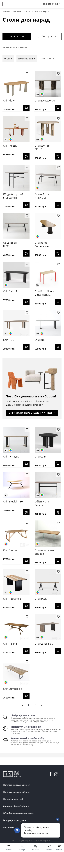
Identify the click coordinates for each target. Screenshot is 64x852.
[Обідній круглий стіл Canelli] (16, 178)
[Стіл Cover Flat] (48, 627)
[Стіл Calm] (48, 440)
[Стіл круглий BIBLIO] (48, 129)
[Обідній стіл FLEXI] (16, 226)
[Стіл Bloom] (16, 533)
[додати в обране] (27, 73)
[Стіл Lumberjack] (16, 672)
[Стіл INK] (48, 323)
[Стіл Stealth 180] (16, 485)
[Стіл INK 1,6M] (16, 440)
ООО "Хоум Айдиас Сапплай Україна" (32, 840)
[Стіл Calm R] (16, 275)
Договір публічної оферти (16, 806)
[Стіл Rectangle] (16, 582)
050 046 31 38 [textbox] (50, 3)
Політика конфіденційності (16, 785)
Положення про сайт (13, 799)
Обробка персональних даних (18, 813)
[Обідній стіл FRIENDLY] (48, 178)
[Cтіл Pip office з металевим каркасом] (48, 275)
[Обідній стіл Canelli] (48, 485)
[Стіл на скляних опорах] (48, 533)
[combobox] (50, 4)
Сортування (49, 36)
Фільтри (19, 36)
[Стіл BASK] (48, 582)
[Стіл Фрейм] (16, 129)
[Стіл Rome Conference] (48, 226)
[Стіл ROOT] (16, 323)
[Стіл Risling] (16, 627)
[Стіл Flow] (16, 84)
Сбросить (47, 58)
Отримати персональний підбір (32, 412)
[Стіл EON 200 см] (48, 84)
